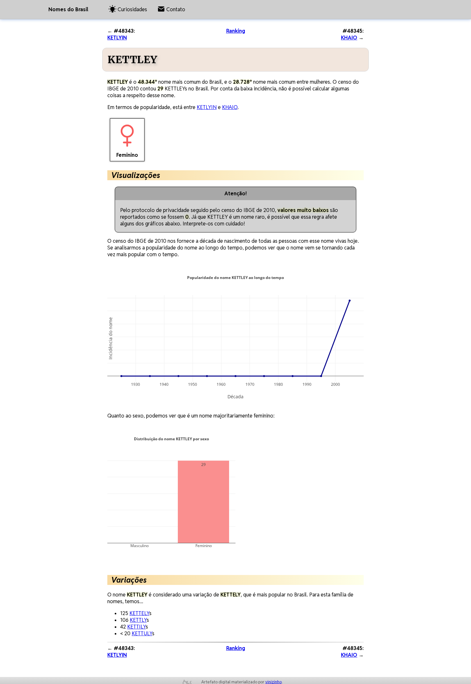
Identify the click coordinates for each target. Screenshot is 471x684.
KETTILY (136, 626)
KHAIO (349, 37)
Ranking (235, 31)
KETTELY (139, 613)
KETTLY (138, 620)
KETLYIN (117, 37)
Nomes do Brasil (68, 9)
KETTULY (142, 633)
